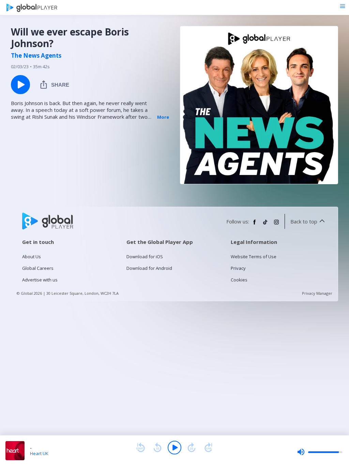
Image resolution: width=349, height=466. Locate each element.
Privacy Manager (317, 293)
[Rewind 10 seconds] (157, 447)
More (163, 117)
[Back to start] (140, 447)
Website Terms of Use (253, 256)
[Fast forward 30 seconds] (191, 447)
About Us (31, 256)
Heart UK (39, 453)
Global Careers (38, 268)
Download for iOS (144, 256)
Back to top (303, 221)
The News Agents (36, 55)
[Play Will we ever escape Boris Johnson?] (20, 84)
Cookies (239, 280)
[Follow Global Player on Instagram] (276, 225)
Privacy (238, 268)
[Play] (174, 447)
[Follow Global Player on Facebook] (254, 225)
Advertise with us (40, 280)
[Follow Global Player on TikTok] (265, 225)
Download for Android (149, 268)
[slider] (319, 452)
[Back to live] (208, 447)
